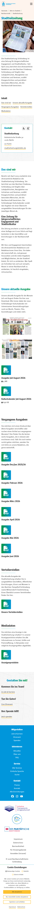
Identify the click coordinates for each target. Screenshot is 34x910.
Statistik (26, 871)
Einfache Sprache (17, 771)
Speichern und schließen (17, 902)
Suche (17, 775)
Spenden (17, 740)
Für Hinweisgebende (18, 850)
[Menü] (31, 3)
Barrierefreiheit (18, 846)
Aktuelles (17, 751)
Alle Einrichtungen (17, 792)
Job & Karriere (17, 734)
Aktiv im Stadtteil (15, 11)
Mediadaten (6, 111)
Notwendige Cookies (13, 871)
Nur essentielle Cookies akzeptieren (17, 897)
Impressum (18, 839)
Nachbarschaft (5, 13)
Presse (17, 785)
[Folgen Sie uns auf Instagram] (17, 796)
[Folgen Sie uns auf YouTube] (21, 796)
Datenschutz (18, 843)
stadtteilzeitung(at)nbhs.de (15, 148)
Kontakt (17, 788)
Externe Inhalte (18, 874)
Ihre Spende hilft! (10, 711)
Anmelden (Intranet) (18, 854)
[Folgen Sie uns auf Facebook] (12, 796)
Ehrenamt (17, 737)
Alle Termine (17, 768)
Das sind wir (6, 103)
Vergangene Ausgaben (10, 107)
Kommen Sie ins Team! (12, 687)
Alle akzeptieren (17, 892)
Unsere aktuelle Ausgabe (22, 103)
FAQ (17, 758)
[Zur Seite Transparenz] (17, 808)
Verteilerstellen (26, 107)
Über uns (17, 754)
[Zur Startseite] (8, 3)
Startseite (4, 11)
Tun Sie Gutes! (8, 699)
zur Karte (7, 144)
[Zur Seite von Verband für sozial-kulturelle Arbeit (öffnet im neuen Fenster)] (17, 819)
